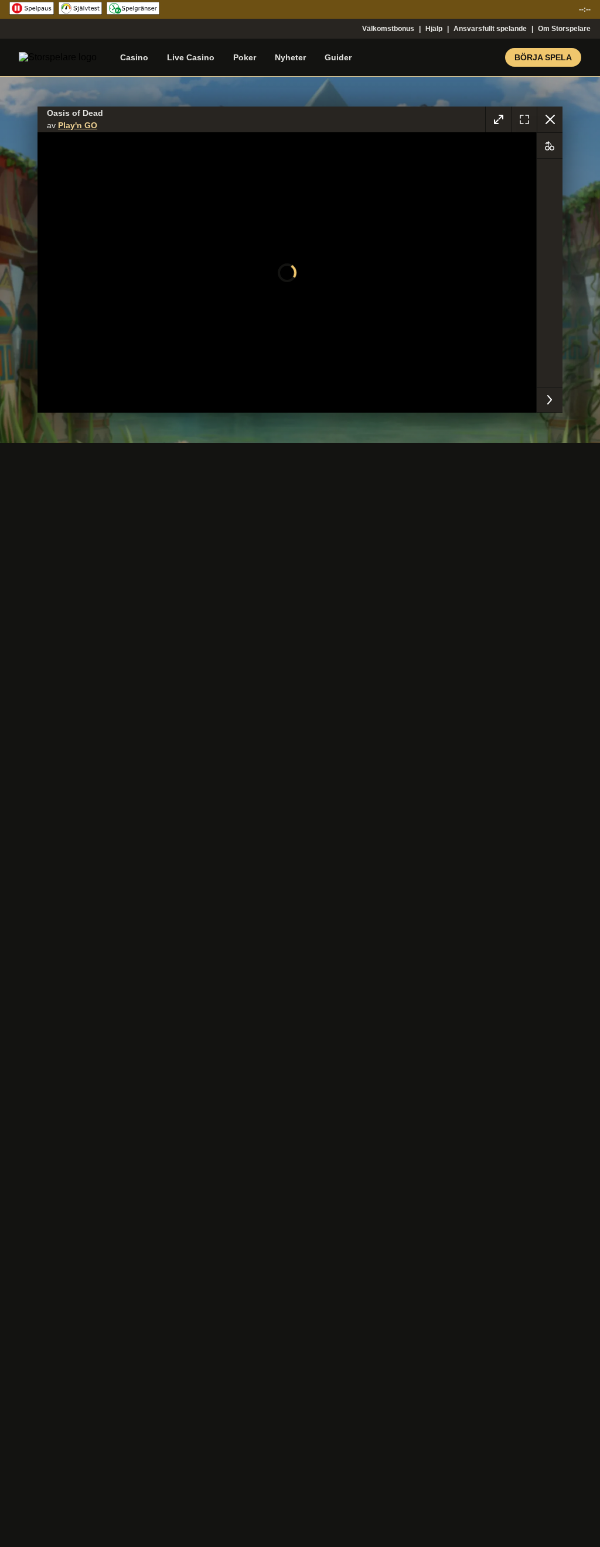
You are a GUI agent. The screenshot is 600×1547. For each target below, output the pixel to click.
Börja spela (543, 57)
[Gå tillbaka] (549, 119)
